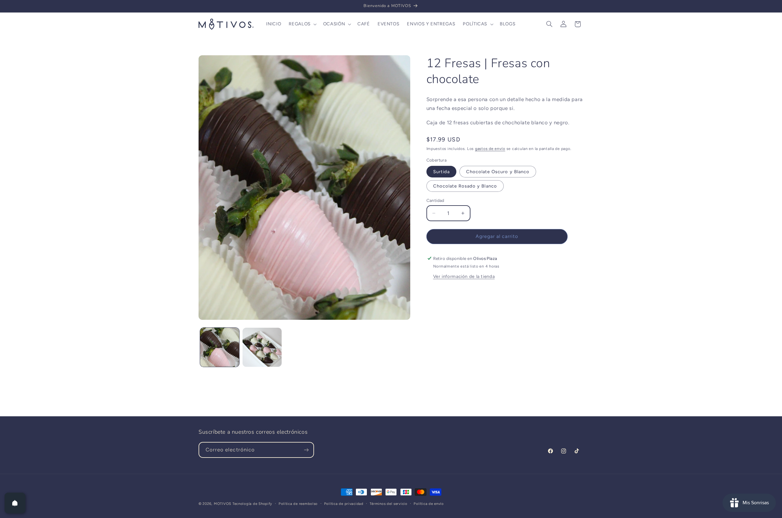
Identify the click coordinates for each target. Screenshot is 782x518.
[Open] (15, 503)
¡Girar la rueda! (391, 377)
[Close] (466, 133)
